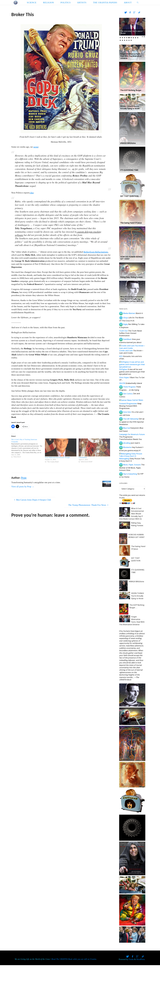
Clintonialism (83, 457)
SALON (122, 383)
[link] (137, 2)
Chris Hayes (124, 377)
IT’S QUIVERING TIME (137, 571)
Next (142, 26)
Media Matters (129, 313)
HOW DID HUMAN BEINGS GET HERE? (136, 535)
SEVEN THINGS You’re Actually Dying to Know (137, 596)
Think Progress (129, 387)
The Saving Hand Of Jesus (138, 547)
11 (122, 40)
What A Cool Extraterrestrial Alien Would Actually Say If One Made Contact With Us (131, 513)
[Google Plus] (134, 12)
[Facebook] (130, 12)
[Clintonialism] (94, 447)
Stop (144, 36)
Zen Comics (128, 393)
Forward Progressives (128, 403)
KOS (121, 356)
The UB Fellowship (130, 419)
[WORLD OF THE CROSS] (15, 2)
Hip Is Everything (130, 474)
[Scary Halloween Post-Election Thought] (60, 447)
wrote (35, 147)
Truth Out (123, 331)
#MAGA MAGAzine (136, 581)
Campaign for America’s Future (132, 434)
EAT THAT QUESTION (135, 559)
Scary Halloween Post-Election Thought (57, 457)
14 (129, 40)
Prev (122, 26)
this (32, 192)
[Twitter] (125, 12)
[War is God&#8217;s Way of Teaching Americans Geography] (28, 448)
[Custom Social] (139, 12)
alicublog (127, 443)
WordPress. (140, 959)
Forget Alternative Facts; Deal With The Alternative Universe (132, 620)
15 (131, 40)
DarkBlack (127, 339)
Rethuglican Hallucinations (96, 252)
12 (124, 40)
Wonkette (127, 447)
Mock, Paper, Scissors (132, 464)
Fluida (131, 959)
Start (142, 36)
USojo (125, 317)
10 (120, 40)
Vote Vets (127, 412)
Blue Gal (126, 428)
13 (126, 40)
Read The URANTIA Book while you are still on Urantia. (74, 959)
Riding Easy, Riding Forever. (137, 524)
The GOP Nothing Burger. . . (136, 606)
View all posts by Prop (22, 486)
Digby (125, 324)
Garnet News (137, 400)
